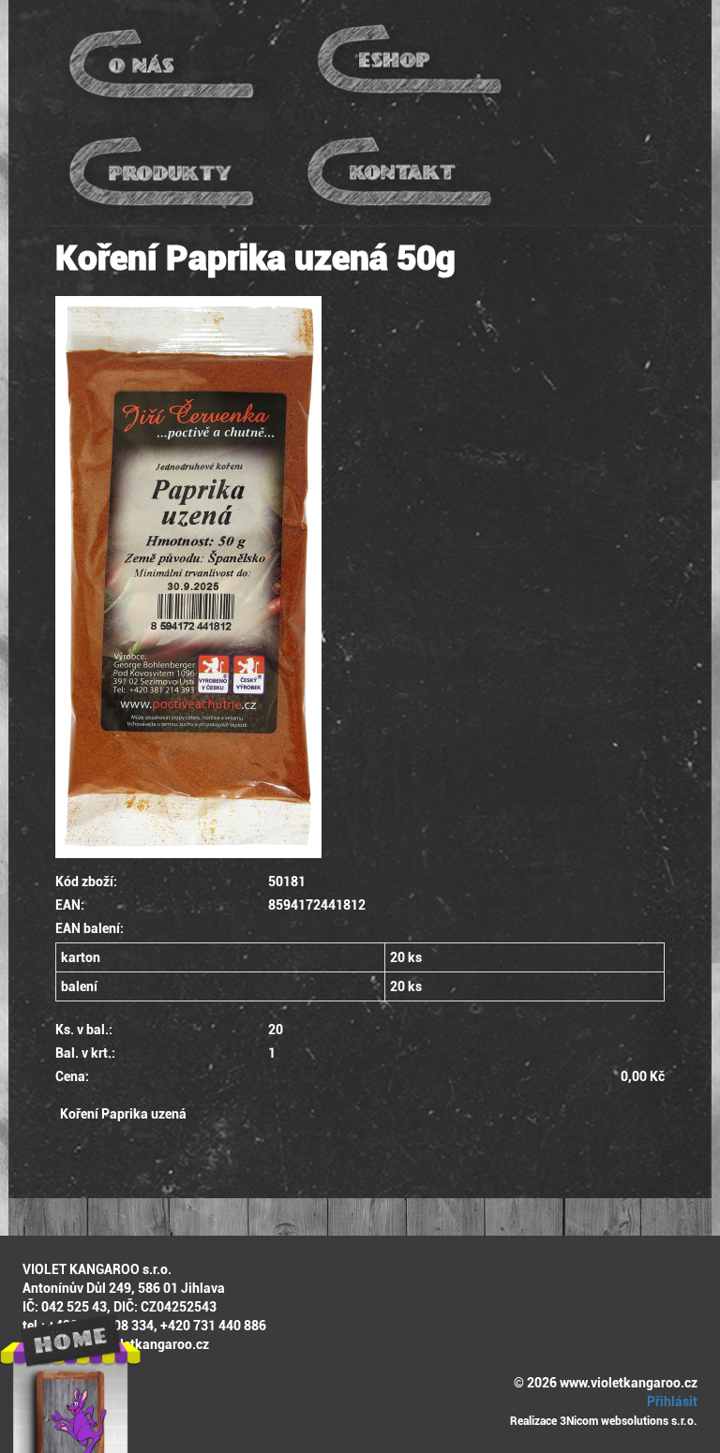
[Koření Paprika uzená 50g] (360, 577)
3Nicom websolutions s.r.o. (629, 1421)
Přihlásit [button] (671, 1401)
